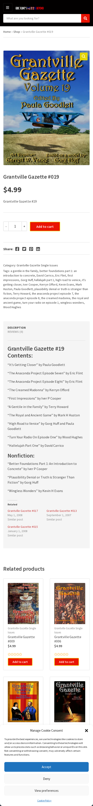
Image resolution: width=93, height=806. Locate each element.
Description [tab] (17, 328)
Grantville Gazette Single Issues (37, 265)
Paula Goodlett (23, 289)
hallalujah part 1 (44, 280)
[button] (86, 730)
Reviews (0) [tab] (15, 332)
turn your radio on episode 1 (40, 303)
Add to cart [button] (20, 662)
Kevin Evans (66, 284)
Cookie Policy (44, 800)
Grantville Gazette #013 (61, 511)
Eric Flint (60, 275)
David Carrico (45, 275)
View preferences (47, 791)
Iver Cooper (30, 284)
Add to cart (45, 226)
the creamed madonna (55, 298)
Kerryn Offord (48, 284)
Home (7, 32)
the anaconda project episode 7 (52, 293)
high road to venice (68, 280)
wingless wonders (72, 303)
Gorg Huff (27, 280)
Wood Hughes (12, 307)
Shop (16, 32)
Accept (46, 767)
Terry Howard (21, 293)
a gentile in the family (24, 271)
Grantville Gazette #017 (23, 511)
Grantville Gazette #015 (23, 527)
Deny (46, 779)
